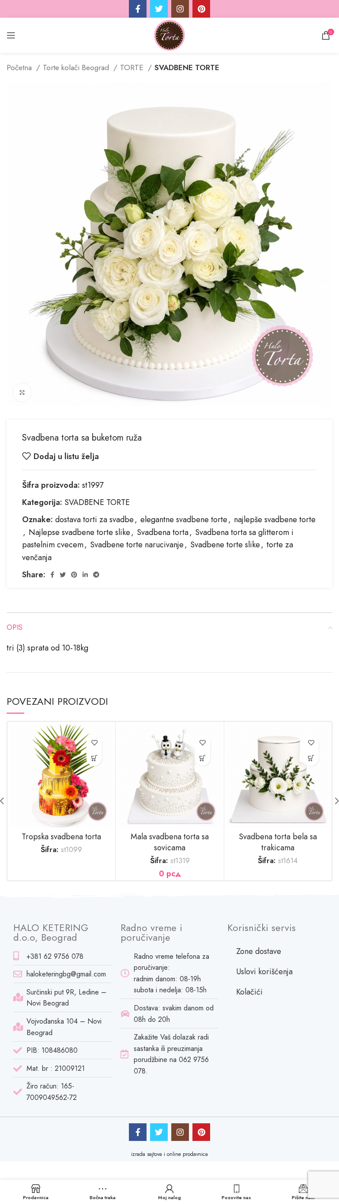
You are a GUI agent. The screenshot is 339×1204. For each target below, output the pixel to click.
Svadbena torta (162, 532)
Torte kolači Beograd (77, 67)
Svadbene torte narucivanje (137, 544)
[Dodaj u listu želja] (94, 743)
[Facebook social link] (138, 9)
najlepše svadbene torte (275, 519)
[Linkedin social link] (85, 574)
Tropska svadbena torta (61, 836)
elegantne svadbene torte (183, 519)
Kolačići (249, 992)
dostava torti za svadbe (94, 519)
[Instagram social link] (180, 9)
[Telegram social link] (96, 574)
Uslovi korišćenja (264, 971)
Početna (20, 67)
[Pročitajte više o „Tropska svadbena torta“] (94, 758)
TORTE (133, 67)
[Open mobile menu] (11, 35)
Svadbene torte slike (225, 544)
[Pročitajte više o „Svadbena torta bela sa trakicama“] (311, 758)
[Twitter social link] (159, 9)
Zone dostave (258, 951)
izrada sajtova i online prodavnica (169, 1154)
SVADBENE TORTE (186, 67)
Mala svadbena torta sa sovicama (170, 842)
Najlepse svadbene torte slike (79, 532)
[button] (203, 758)
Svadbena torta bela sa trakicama (278, 842)
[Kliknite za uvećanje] (22, 392)
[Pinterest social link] (201, 9)
